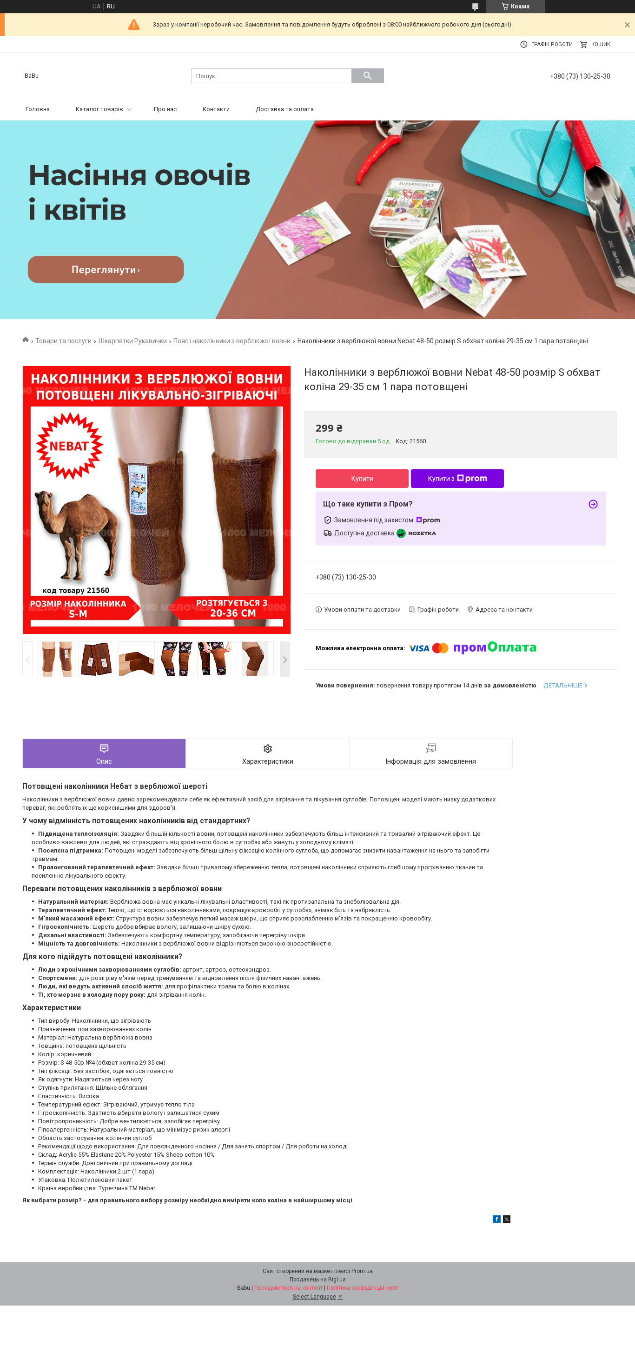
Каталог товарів (99, 109)
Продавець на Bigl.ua (318, 1279)
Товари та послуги (63, 341)
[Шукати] (367, 75)
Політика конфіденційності (362, 1288)
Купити (362, 478)
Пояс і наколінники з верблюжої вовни (232, 341)
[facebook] (497, 1220)
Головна (38, 109)
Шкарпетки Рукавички (133, 341)
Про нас (165, 109)
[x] (506, 1220)
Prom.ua (362, 1271)
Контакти (216, 109)
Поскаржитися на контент (288, 1288)
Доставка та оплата (285, 109)
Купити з (441, 478)
